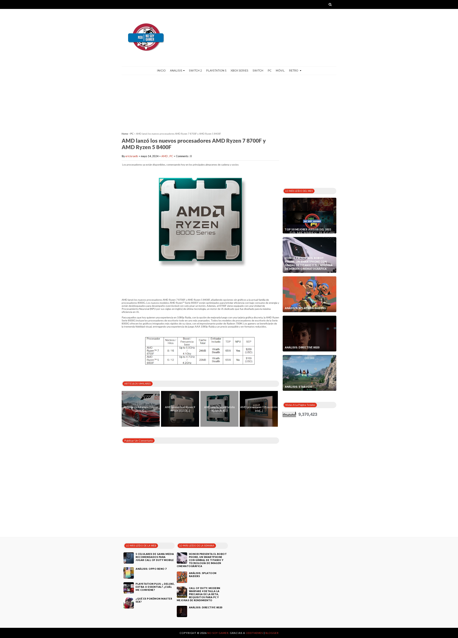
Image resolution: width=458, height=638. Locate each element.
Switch (258, 70)
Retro (294, 70)
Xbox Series (239, 70)
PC (269, 70)
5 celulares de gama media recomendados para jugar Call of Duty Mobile (155, 557)
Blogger (272, 632)
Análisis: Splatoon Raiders (305, 308)
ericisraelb (131, 156)
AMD (164, 156)
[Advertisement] (229, 102)
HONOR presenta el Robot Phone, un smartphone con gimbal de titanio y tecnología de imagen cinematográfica (308, 263)
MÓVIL (280, 70)
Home (125, 133)
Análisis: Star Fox (298, 386)
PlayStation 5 (216, 70)
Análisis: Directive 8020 (302, 347)
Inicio (161, 70)
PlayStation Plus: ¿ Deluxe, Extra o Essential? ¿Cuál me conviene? (155, 586)
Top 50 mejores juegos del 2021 (308, 229)
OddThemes (254, 632)
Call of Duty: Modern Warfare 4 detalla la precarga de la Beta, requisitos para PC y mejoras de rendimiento (198, 594)
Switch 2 (195, 70)
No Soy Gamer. (218, 632)
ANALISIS (176, 70)
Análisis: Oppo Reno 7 (151, 568)
